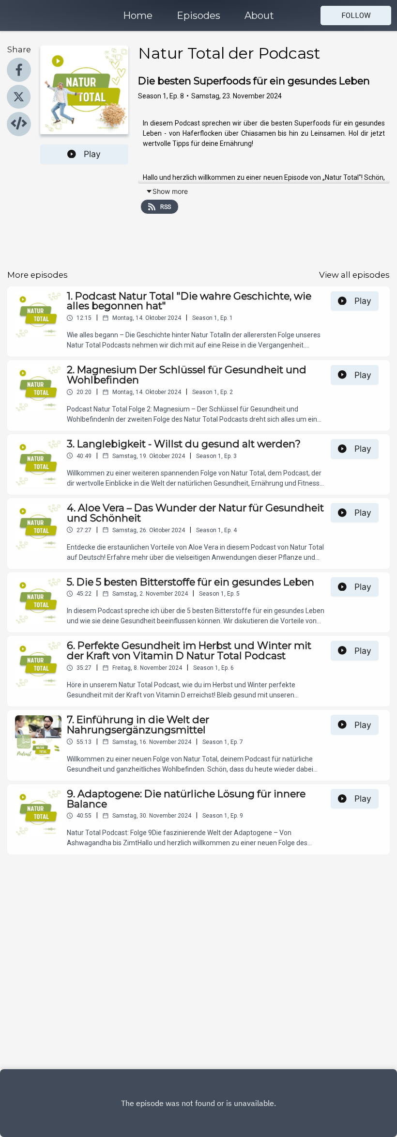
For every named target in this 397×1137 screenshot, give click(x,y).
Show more (170, 191)
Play (92, 154)
